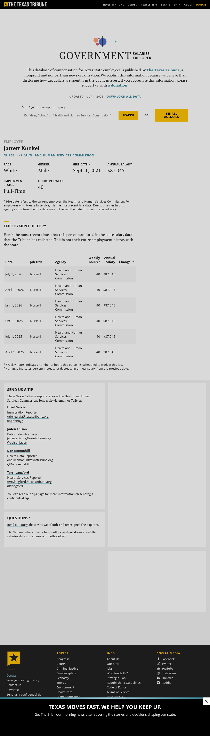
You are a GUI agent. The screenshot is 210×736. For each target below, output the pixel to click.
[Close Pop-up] (206, 701)
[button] (105, 368)
